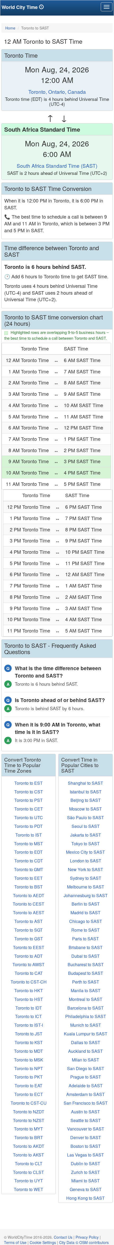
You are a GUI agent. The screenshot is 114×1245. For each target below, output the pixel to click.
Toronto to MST (28, 844)
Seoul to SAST (86, 826)
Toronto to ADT (28, 956)
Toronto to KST (29, 1042)
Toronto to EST (28, 783)
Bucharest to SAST (86, 964)
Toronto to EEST (28, 947)
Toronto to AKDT (28, 1146)
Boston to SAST (86, 1146)
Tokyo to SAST (85, 844)
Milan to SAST (85, 1060)
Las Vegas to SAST (85, 1155)
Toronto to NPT (28, 1068)
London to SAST (85, 861)
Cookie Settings (43, 1242)
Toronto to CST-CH (29, 982)
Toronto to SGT (28, 930)
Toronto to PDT (28, 826)
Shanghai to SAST (85, 783)
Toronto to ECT (28, 1094)
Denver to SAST (85, 1137)
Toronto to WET (28, 1189)
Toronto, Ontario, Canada (57, 91)
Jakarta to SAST (85, 835)
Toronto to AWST (28, 964)
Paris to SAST (85, 939)
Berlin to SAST (86, 904)
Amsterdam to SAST (85, 1094)
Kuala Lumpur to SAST (85, 1034)
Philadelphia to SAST (85, 1016)
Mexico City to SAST (85, 852)
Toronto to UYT (28, 1181)
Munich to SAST (85, 1025)
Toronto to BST (28, 887)
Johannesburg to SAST (86, 895)
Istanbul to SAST (86, 792)
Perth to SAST (85, 982)
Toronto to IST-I (28, 1025)
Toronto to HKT (28, 990)
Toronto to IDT (28, 1008)
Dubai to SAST (85, 956)
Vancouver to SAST (85, 1129)
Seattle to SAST (86, 1120)
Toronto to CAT (29, 973)
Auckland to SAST (85, 1051)
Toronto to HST (28, 999)
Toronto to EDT (28, 852)
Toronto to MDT (28, 1051)
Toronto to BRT (28, 1137)
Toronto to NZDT (28, 1112)
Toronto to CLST (28, 1172)
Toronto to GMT (28, 869)
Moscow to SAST (85, 809)
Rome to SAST (85, 930)
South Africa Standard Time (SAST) (57, 165)
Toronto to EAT (28, 1086)
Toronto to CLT (28, 1163)
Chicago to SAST (85, 921)
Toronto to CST (28, 792)
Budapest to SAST (85, 973)
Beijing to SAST (86, 800)
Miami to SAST (85, 1181)
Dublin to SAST (85, 1163)
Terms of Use (15, 1242)
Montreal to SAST (85, 999)
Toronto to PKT (28, 1077)
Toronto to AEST (28, 913)
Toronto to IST (28, 835)
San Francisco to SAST (86, 1103)
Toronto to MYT (28, 1129)
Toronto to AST (28, 921)
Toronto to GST (28, 939)
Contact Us (63, 1237)
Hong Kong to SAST (85, 1198)
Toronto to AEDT (28, 895)
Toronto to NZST (28, 1120)
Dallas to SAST (85, 1042)
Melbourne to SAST (85, 887)
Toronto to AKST (28, 1155)
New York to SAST (85, 869)
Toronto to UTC (28, 817)
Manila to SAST (85, 990)
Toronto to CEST (28, 904)
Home (10, 28)
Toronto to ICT (28, 1016)
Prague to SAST (85, 1077)
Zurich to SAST (85, 1172)
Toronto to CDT (28, 861)
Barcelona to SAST (85, 1008)
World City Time (20, 7)
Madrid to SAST (85, 913)
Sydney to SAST (85, 878)
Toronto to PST (28, 800)
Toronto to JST (28, 1034)
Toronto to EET (28, 878)
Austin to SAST (85, 1112)
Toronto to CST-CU (29, 1103)
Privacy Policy (87, 1237)
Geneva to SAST (86, 1189)
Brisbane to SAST (86, 947)
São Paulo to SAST (85, 817)
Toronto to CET (28, 809)
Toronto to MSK (28, 1060)
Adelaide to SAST (86, 1086)
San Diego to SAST (85, 1068)
